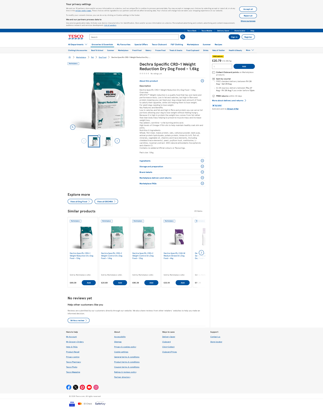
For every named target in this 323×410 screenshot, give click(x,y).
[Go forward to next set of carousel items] (201, 252)
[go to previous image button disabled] (83, 140)
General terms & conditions (126, 356)
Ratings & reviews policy (125, 372)
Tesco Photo (71, 366)
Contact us (215, 336)
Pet (92, 57)
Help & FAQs (72, 346)
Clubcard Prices (169, 351)
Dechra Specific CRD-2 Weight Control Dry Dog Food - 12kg (143, 256)
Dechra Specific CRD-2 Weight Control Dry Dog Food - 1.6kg (111, 256)
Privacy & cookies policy (125, 346)
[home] (70, 57)
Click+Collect (168, 346)
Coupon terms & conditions (126, 366)
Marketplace (81, 57)
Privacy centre (72, 356)
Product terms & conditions (127, 361)
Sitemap (118, 341)
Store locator (216, 341)
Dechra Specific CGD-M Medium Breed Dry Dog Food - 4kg (174, 256)
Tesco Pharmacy (73, 361)
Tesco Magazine (73, 372)
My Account (71, 336)
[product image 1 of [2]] (100, 99)
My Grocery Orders (75, 341)
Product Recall (72, 351)
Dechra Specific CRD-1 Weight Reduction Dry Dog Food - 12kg (81, 256)
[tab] (94, 141)
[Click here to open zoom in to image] (72, 127)
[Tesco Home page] (75, 37)
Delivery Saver (168, 336)
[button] (192, 30)
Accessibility (120, 336)
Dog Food (102, 57)
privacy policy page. (83, 10)
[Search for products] (182, 36)
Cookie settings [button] (121, 351)
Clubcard (166, 341)
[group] (83, 252)
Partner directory (122, 377)
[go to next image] (117, 140)
